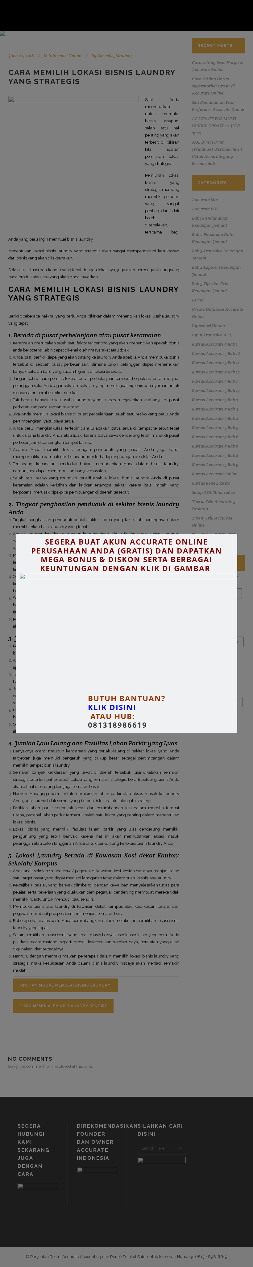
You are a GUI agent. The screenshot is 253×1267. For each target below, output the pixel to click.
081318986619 (117, 725)
